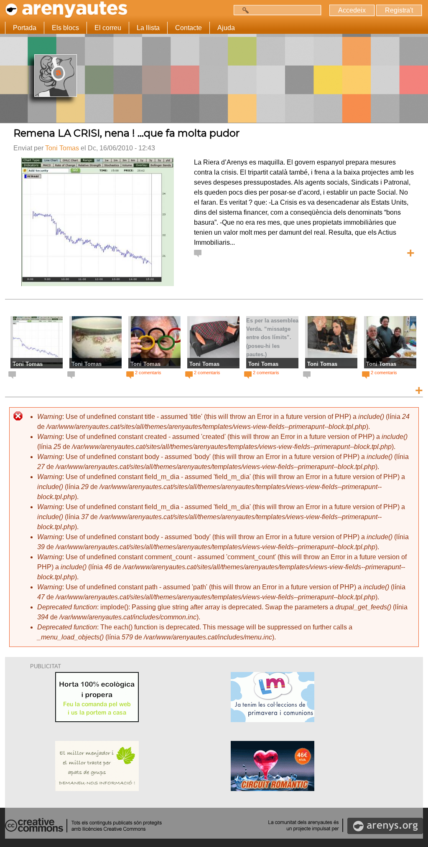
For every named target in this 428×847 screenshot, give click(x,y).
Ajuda (226, 27)
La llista (148, 27)
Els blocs (65, 27)
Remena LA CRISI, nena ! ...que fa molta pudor (126, 133)
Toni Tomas (62, 148)
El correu (107, 27)
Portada (24, 27)
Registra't (399, 10)
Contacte (188, 27)
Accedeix (352, 10)
